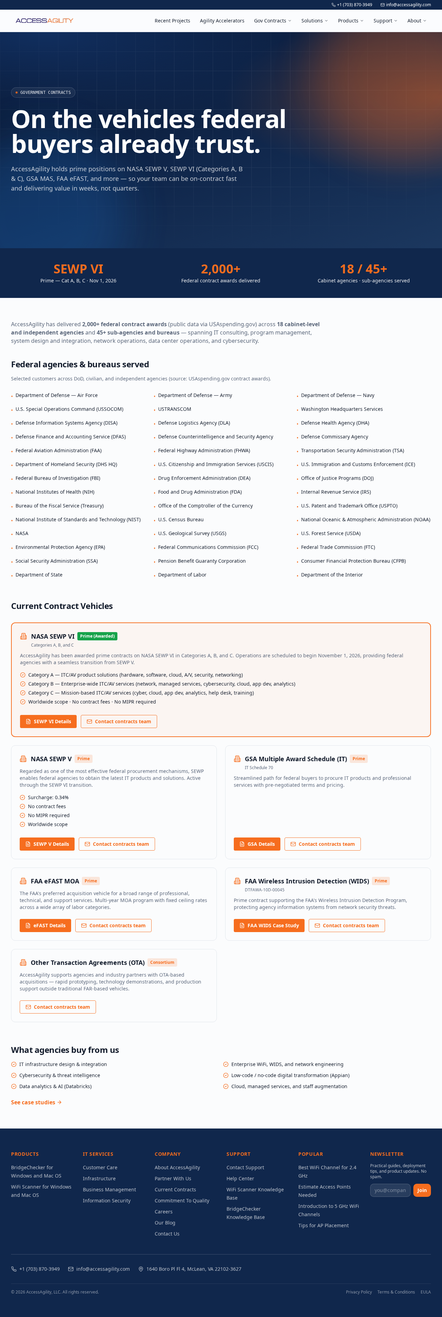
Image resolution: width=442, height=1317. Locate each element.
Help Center (240, 1178)
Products (348, 20)
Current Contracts (175, 1189)
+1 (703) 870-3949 (354, 5)
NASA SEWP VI (53, 636)
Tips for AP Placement (323, 1225)
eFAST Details (49, 925)
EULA (426, 1292)
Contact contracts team (123, 721)
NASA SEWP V (51, 759)
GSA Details (261, 844)
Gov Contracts (270, 20)
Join (422, 1190)
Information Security (107, 1200)
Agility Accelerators (222, 20)
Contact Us (167, 1233)
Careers (164, 1211)
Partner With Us (173, 1178)
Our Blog (165, 1222)
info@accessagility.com (408, 5)
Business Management (109, 1189)
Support (383, 20)
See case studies (33, 1102)
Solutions (312, 20)
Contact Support (245, 1167)
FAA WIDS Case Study (273, 925)
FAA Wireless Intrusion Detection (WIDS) (307, 881)
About (414, 20)
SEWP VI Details (52, 721)
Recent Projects (172, 20)
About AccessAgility (177, 1167)
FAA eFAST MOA (55, 881)
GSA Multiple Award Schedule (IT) (296, 759)
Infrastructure (99, 1178)
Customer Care (100, 1167)
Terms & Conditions (396, 1292)
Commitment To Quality (182, 1200)
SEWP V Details (51, 844)
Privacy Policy (359, 1292)
